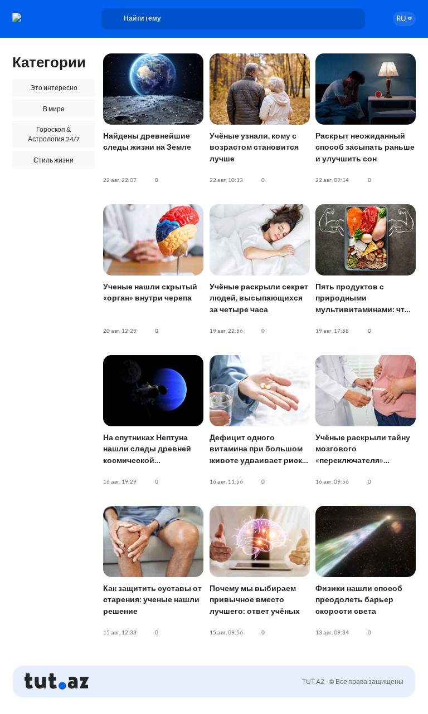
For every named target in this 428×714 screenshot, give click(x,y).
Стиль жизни (53, 160)
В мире (54, 108)
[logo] (43, 17)
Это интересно (53, 87)
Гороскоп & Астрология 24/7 (54, 134)
